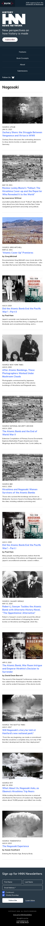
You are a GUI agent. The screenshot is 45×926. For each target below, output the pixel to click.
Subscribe (10, 39)
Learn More (30, 900)
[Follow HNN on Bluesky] (13, 77)
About (22, 64)
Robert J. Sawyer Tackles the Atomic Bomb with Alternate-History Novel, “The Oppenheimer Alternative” (21, 609)
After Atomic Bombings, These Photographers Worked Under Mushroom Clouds (18, 373)
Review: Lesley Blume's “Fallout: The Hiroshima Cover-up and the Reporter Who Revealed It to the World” (22, 191)
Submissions (22, 71)
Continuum (10, 892)
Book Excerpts (22, 58)
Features (22, 52)
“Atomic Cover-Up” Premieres (17, 252)
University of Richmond (34, 4)
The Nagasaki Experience (15, 846)
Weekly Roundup (12, 895)
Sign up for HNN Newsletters (22, 915)
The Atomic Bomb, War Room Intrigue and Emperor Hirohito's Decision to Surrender (22, 668)
